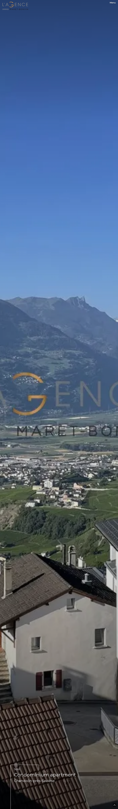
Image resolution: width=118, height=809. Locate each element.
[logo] (15, 6)
